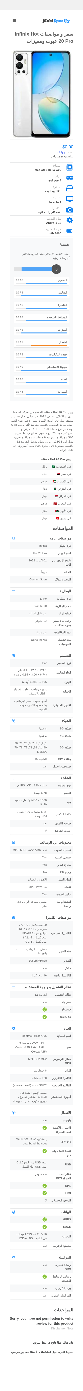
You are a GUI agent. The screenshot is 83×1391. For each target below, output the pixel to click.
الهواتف (61, 152)
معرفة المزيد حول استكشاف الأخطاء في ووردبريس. (42, 1351)
